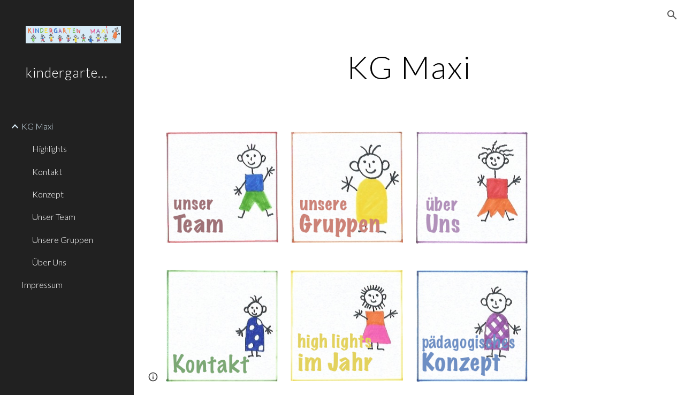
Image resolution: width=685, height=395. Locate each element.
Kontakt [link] (47, 171)
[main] (409, 67)
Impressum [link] (42, 284)
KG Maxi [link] (37, 126)
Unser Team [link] (53, 216)
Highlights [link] (49, 148)
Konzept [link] (48, 194)
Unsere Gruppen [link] (62, 239)
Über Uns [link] (49, 262)
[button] (672, 15)
